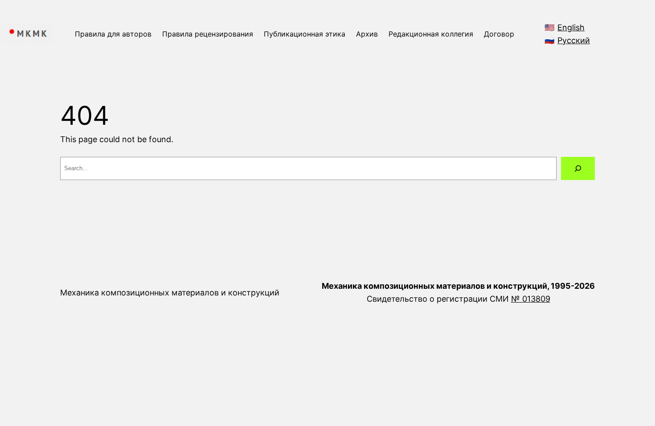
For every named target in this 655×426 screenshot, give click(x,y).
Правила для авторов (113, 33)
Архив (367, 33)
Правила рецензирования (207, 33)
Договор (499, 33)
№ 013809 (530, 298)
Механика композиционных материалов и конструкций (169, 292)
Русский (573, 40)
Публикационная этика (304, 33)
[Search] (578, 168)
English (571, 27)
